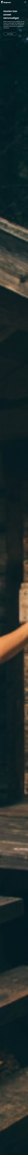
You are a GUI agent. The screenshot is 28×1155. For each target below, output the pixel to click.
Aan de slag (10, 34)
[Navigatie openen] (25, 2)
